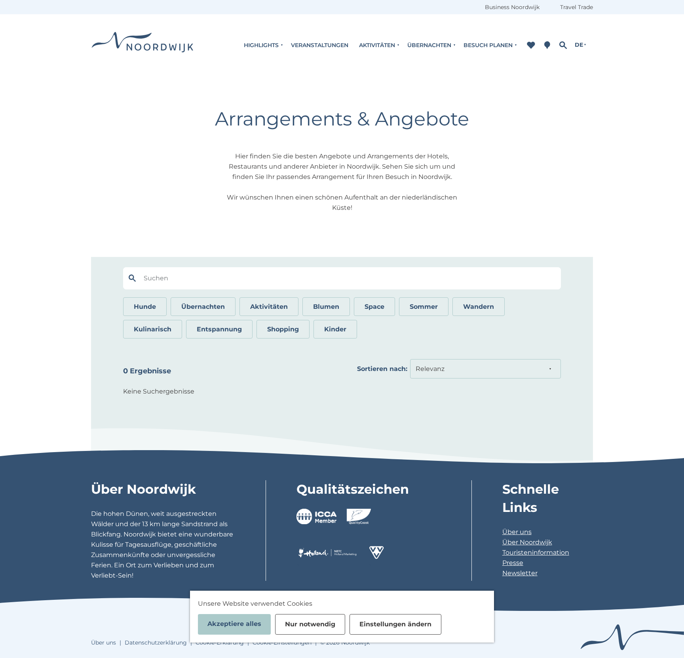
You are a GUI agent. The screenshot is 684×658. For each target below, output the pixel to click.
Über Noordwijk (527, 542)
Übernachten (203, 306)
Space (374, 306)
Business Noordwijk (512, 7)
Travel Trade (576, 7)
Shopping (283, 329)
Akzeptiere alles (234, 624)
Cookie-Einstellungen (282, 642)
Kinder (335, 329)
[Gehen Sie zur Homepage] (142, 45)
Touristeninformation (535, 552)
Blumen (326, 306)
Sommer (424, 306)
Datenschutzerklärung (156, 642)
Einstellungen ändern (395, 624)
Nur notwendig (310, 624)
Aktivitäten (269, 306)
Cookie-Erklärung (220, 642)
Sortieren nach (382, 369)
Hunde (145, 306)
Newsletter (520, 573)
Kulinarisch (152, 329)
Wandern (478, 306)
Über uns (517, 532)
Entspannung (219, 329)
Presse (512, 563)
